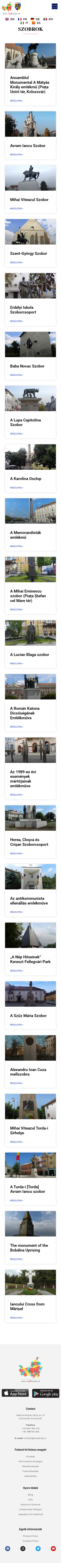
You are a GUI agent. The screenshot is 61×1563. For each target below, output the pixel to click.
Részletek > (16, 100)
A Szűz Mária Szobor (28, 1015)
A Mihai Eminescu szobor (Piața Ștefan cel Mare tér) (28, 596)
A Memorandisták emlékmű (25, 535)
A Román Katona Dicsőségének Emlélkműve (24, 713)
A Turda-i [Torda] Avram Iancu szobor (27, 1189)
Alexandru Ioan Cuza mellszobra (28, 1072)
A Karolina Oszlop (25, 478)
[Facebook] (7, 1548)
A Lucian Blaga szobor (29, 654)
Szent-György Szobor (28, 253)
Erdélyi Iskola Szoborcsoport (23, 310)
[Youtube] (53, 1548)
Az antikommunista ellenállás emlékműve (29, 901)
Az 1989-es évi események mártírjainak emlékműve (23, 779)
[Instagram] (22, 1548)
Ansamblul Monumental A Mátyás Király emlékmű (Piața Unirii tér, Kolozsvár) (29, 84)
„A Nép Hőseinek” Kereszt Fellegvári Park (30, 959)
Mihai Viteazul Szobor (29, 199)
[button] (55, 6)
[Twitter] (38, 1548)
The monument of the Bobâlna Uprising (29, 1248)
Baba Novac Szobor (27, 366)
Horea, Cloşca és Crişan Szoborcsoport (29, 842)
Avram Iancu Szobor (27, 145)
